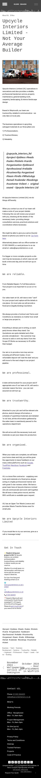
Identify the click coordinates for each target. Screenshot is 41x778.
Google (30, 463)
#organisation (14, 165)
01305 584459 (20, 4)
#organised (27, 172)
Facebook (23, 465)
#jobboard (28, 165)
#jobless (21, 157)
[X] (28, 762)
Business (5, 648)
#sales (10, 161)
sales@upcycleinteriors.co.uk (13, 592)
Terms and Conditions (16, 740)
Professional (17, 652)
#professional (14, 168)
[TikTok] (12, 762)
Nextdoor (14, 465)
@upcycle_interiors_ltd (18, 153)
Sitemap (10, 744)
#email (10, 180)
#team (10, 176)
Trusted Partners (13, 748)
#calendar (20, 180)
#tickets (18, 161)
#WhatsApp (28, 176)
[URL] (31, 762)
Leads (32, 652)
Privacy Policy (12, 737)
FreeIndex (6, 468)
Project (26, 652)
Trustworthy (25, 650)
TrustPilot (6, 465)
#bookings (32, 180)
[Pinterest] (22, 762)
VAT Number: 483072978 (20, 769)
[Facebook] (9, 762)
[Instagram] (16, 762)
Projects (10, 751)
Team (12, 648)
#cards (28, 161)
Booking (8, 654)
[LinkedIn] (25, 762)
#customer (12, 183)
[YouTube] (19, 762)
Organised (7, 652)
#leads (30, 157)
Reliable (34, 650)
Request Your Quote (12, 773)
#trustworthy (13, 172)
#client (23, 183)
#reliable (27, 168)
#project (11, 157)
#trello (17, 176)
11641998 (17, 765)
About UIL (5, 15)
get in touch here (16, 606)
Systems (16, 650)
